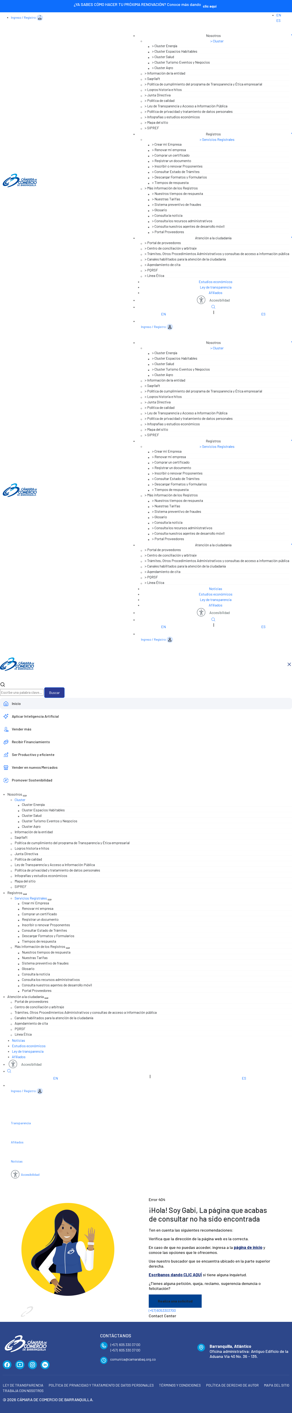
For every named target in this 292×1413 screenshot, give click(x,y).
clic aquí (209, 6)
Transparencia (21, 1123)
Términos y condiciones (180, 1385)
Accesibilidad (219, 300)
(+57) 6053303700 (162, 1310)
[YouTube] (19, 1364)
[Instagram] (32, 1364)
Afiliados (215, 292)
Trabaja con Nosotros (23, 1390)
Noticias (215, 588)
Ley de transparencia (216, 287)
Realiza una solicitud (175, 1301)
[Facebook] (7, 1364)
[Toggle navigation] (209, 30)
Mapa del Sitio (276, 1385)
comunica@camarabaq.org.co (133, 1359)
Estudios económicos (215, 281)
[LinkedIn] (45, 1364)
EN (278, 15)
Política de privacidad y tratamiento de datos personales (101, 1385)
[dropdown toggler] (24, 795)
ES (278, 20)
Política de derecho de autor (232, 1385)
